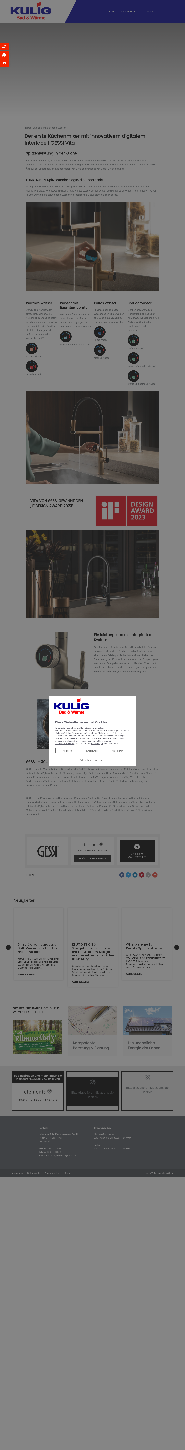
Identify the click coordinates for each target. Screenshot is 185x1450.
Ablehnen (67, 750)
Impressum (99, 760)
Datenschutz (85, 760)
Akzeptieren (117, 750)
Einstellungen (92, 750)
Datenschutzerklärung (65, 743)
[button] (4, 46)
